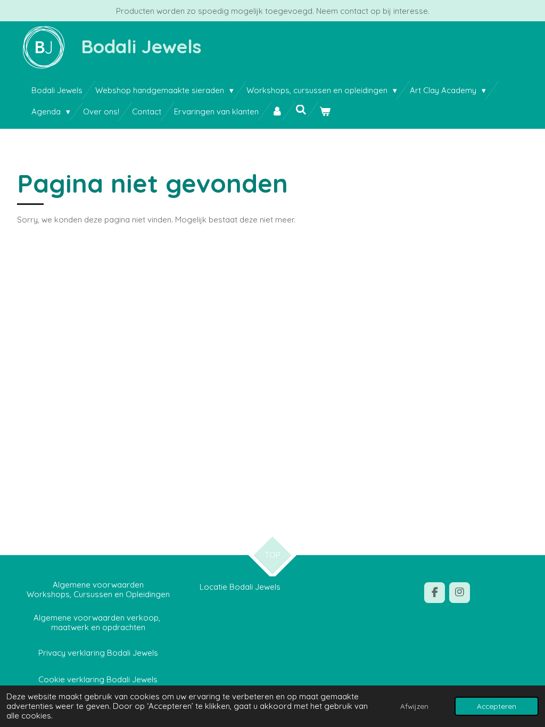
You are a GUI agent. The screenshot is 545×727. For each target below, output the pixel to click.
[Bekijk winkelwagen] (325, 111)
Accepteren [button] (496, 706)
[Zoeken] (301, 110)
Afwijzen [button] (414, 706)
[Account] (277, 111)
